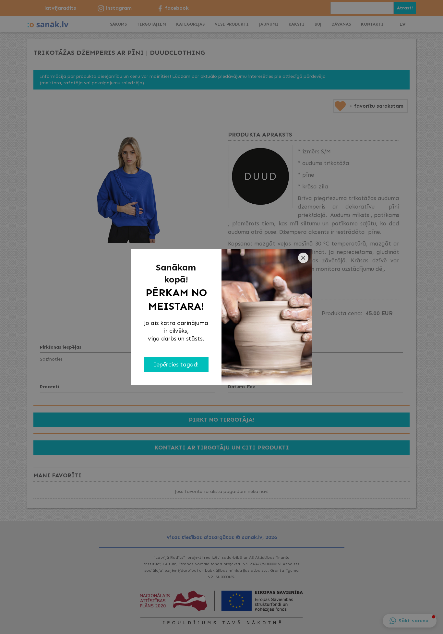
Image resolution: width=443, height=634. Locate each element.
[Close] (303, 258)
